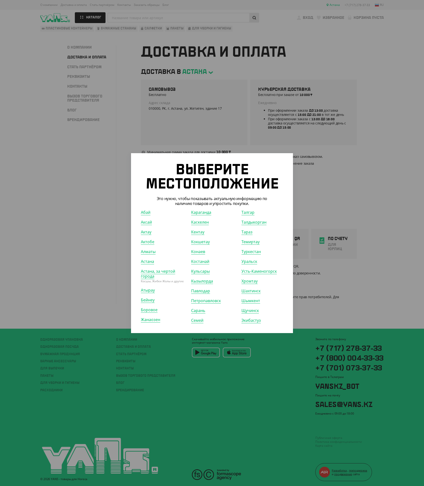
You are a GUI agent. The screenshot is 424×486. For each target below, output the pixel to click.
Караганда (201, 212)
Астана (147, 261)
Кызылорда (202, 281)
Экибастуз (251, 320)
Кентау (197, 231)
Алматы (148, 251)
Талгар (247, 212)
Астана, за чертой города (158, 273)
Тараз (246, 231)
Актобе (147, 241)
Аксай (146, 222)
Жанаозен (150, 319)
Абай (145, 212)
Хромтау (249, 281)
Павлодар (200, 290)
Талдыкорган (253, 222)
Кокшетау (200, 241)
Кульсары (200, 271)
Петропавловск (206, 300)
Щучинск (250, 310)
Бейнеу (148, 299)
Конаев (198, 251)
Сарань (198, 310)
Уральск (249, 261)
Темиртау (250, 241)
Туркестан (251, 251)
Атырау (148, 290)
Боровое (149, 309)
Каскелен (200, 222)
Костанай (200, 261)
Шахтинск (251, 290)
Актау (146, 231)
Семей (197, 320)
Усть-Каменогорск (259, 271)
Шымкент (250, 300)
